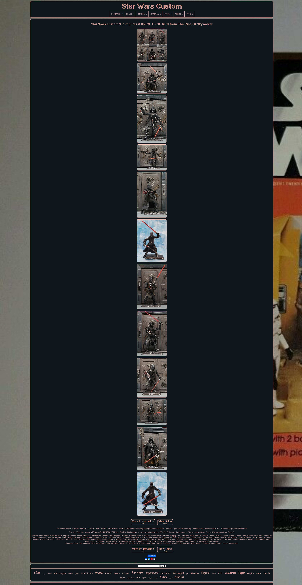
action (70, 573)
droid (214, 573)
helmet (150, 578)
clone (108, 572)
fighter (144, 578)
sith (55, 573)
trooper (125, 573)
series (179, 577)
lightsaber (152, 572)
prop (77, 573)
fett (187, 573)
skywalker (130, 578)
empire (250, 573)
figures (122, 578)
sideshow (194, 573)
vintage (178, 572)
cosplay (63, 573)
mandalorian (87, 573)
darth (267, 573)
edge (44, 574)
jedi (220, 573)
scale (258, 573)
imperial (117, 573)
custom (230, 572)
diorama (165, 572)
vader (49, 573)
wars (99, 572)
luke (138, 577)
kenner (138, 573)
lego (241, 572)
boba (171, 578)
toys (156, 578)
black (163, 577)
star (37, 572)
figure (205, 572)
